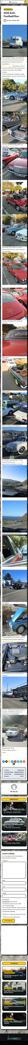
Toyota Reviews (9, 988)
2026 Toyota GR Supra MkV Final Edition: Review (13, 991)
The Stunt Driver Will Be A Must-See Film (14, 809)
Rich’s (23, 247)
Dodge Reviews (8, 971)
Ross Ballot (9, 827)
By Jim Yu (9, 20)
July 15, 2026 (17, 827)
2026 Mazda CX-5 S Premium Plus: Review (14, 1007)
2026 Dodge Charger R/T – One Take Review (13, 976)
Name (3, 880)
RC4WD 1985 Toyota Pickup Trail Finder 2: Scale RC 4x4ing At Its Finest (13, 840)
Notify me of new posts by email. (11, 917)
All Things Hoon (8, 9)
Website (4, 893)
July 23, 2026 (17, 812)
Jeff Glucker (9, 812)
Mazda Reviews (8, 1003)
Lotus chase (18, 462)
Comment (5, 860)
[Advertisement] (14, 940)
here (17, 750)
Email (3, 886)
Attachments (5, 899)
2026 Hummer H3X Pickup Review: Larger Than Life (14, 825)
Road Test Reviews (9, 972)
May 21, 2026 (17, 843)
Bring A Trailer (12, 146)
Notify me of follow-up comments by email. (14, 914)
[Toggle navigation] (1, 1)
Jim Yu (15, 791)
